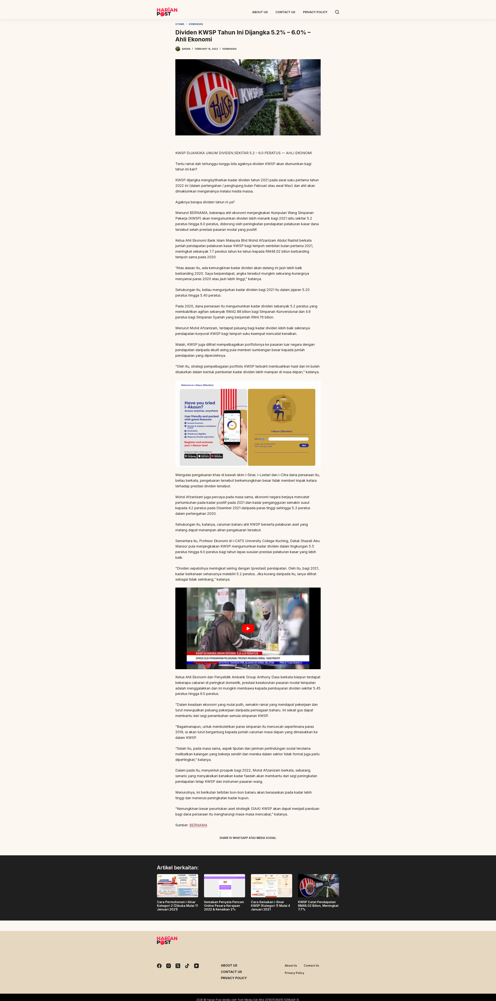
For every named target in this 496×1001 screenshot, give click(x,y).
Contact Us (231, 972)
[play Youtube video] (248, 628)
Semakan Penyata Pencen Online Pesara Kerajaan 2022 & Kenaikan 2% (224, 905)
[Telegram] (255, 847)
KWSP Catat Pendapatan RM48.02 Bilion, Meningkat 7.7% (318, 905)
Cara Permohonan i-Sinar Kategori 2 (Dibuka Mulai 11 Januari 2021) (177, 905)
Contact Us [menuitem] (285, 12)
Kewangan (229, 48)
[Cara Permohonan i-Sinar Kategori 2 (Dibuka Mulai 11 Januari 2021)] (177, 885)
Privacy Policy (234, 978)
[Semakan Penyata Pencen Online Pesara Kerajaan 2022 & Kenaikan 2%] (224, 885)
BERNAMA (198, 825)
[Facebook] (227, 847)
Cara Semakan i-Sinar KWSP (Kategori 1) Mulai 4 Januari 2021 (270, 905)
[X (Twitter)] (241, 847)
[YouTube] (196, 965)
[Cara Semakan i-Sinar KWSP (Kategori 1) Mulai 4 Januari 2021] (271, 885)
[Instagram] (168, 965)
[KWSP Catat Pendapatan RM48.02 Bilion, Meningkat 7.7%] (318, 885)
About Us (229, 965)
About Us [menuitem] (260, 12)
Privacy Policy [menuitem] (315, 12)
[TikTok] (187, 965)
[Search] (337, 12)
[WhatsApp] (268, 847)
